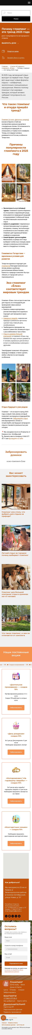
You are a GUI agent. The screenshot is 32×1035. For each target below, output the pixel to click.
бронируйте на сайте (16, 762)
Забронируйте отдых (20, 742)
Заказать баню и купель (15, 219)
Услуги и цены (13, 213)
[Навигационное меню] (29, 3)
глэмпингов (6, 589)
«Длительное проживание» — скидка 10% (16, 1010)
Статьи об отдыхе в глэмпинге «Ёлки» (13, 390)
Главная (5, 390)
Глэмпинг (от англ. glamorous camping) (15, 443)
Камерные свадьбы (10, 642)
